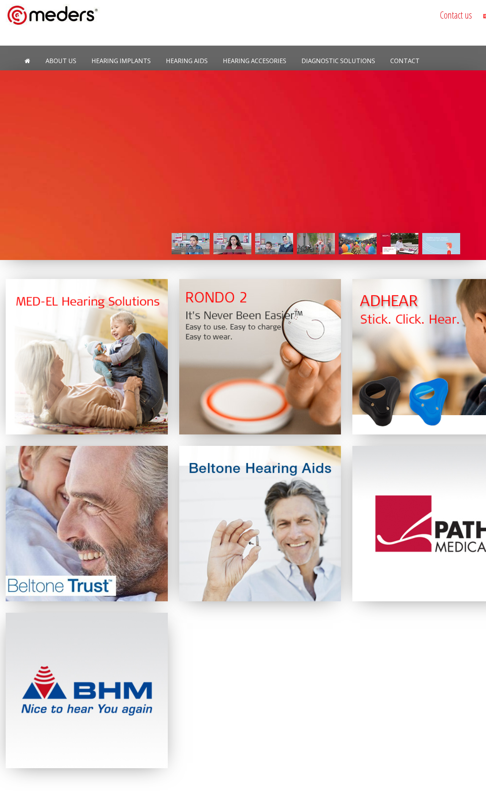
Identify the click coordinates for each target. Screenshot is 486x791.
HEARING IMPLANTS (121, 61)
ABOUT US (61, 61)
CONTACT (405, 61)
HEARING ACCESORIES (254, 61)
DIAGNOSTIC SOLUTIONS (338, 61)
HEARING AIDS (187, 61)
